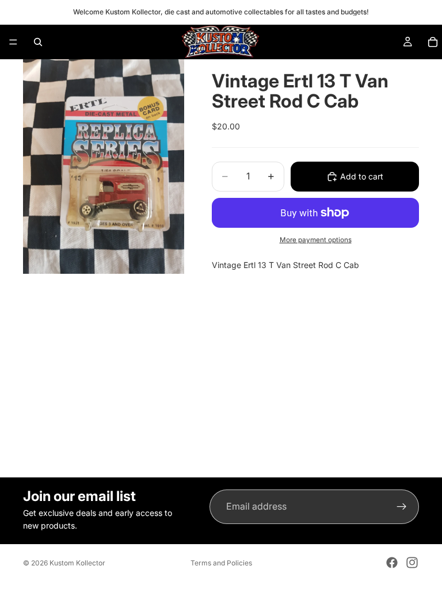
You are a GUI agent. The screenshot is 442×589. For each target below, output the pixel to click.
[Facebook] (392, 562)
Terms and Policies (221, 563)
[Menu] (13, 42)
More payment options (316, 240)
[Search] (38, 42)
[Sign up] (402, 507)
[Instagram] (412, 562)
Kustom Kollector (77, 563)
